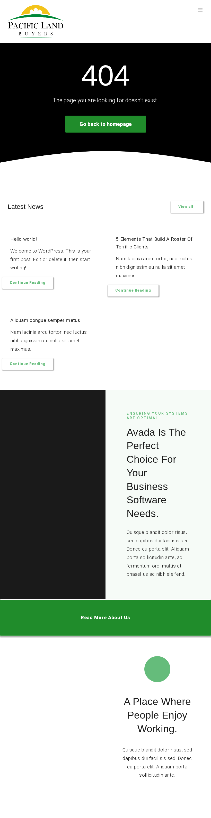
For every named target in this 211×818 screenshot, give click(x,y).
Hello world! (23, 239)
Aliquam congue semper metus (45, 320)
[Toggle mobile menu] (200, 10)
